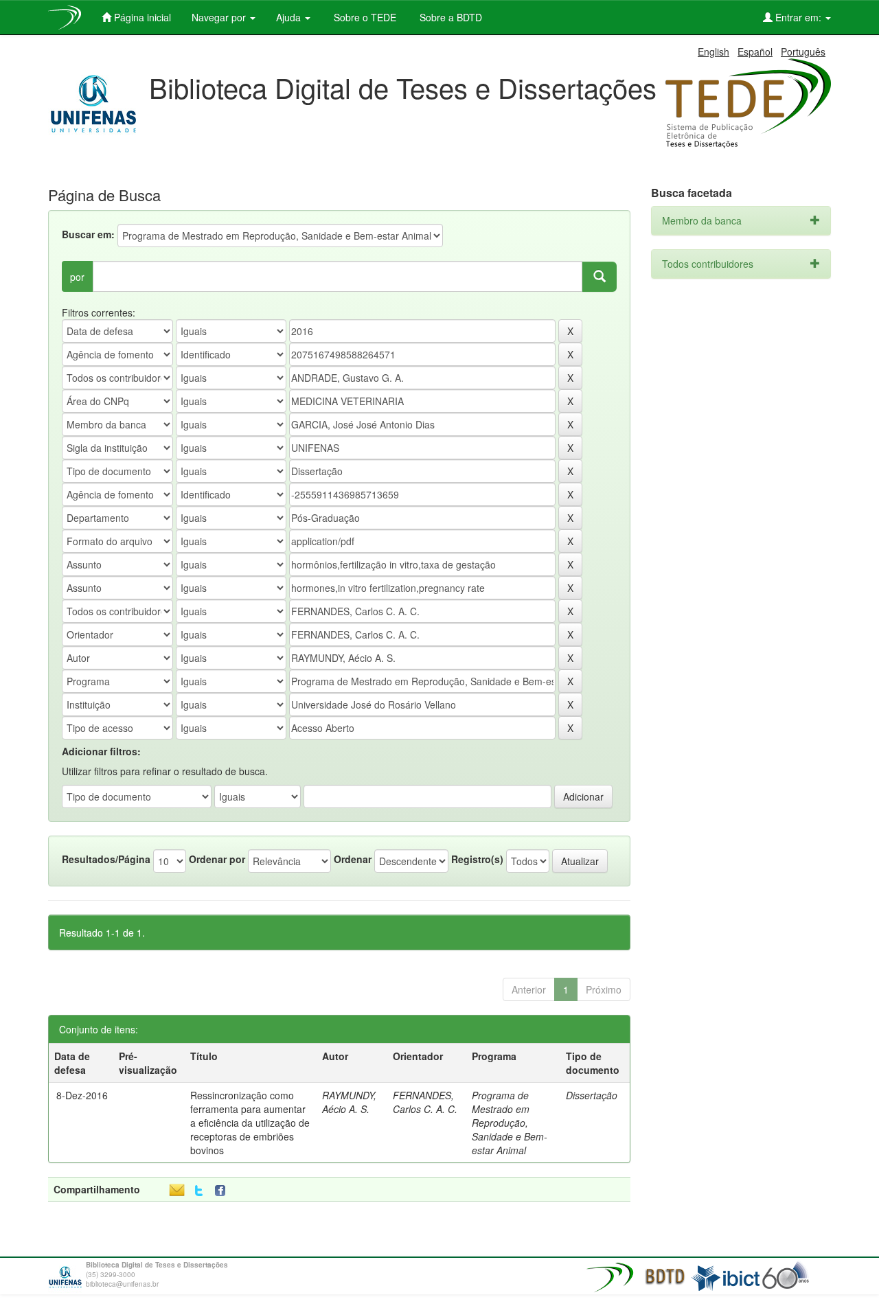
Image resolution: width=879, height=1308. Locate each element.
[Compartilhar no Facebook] (223, 1191)
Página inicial (141, 17)
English (713, 51)
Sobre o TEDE (363, 17)
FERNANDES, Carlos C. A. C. (425, 1102)
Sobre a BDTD (449, 17)
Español (755, 51)
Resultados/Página (106, 859)
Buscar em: (88, 234)
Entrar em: (798, 17)
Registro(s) (477, 859)
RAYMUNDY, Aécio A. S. (349, 1102)
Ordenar (353, 859)
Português (803, 51)
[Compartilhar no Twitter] (198, 1191)
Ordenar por (217, 859)
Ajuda (290, 17)
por (77, 277)
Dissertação (591, 1095)
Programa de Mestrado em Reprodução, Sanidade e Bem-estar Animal (509, 1122)
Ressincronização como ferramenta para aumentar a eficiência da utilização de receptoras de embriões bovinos (250, 1122)
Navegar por (220, 17)
